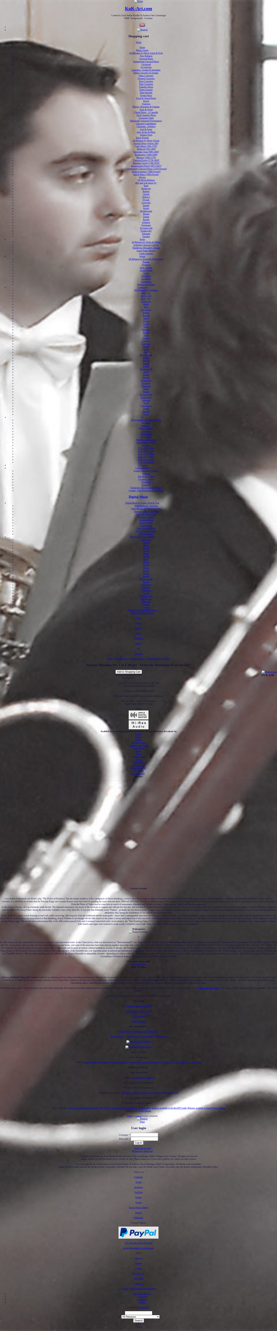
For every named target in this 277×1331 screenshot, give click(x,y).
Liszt (146, 352)
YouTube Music (138, 742)
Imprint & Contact (146, 476)
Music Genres (142, 50)
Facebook (138, 1177)
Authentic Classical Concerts (146, 245)
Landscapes (146, 425)
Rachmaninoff (146, 369)
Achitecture (146, 431)
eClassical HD (138, 765)
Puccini (146, 360)
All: (119, 1317)
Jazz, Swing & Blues (146, 132)
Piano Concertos (146, 75)
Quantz (146, 216)
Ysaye (146, 414)
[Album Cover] (269, 672)
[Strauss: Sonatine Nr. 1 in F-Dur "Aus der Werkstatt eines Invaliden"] (142, 1118)
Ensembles (146, 279)
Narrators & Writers (146, 284)
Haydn (146, 208)
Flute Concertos (146, 84)
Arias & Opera (146, 109)
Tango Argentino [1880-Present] (146, 171)
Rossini (146, 377)
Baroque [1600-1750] (146, 157)
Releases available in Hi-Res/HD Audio (169, 1108)
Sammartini (146, 380)
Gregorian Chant (146, 118)
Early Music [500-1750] (146, 146)
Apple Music (138, 748)
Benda (146, 304)
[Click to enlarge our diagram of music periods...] (138, 1041)
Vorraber (146, 236)
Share (142, 1121)
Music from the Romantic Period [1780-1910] (88, 1108)
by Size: (146, 445)
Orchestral (146, 64)
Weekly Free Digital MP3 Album (142, 610)
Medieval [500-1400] (146, 149)
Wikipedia (138, 1217)
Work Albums (145, 1111)
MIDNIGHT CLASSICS (142, 613)
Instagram (138, 1187)
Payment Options (146, 479)
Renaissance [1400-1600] (146, 154)
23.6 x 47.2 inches (146, 456)
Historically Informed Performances (146, 120)
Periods (138, 628)
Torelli (146, 403)
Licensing (146, 485)
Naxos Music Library (138, 1207)
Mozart (146, 214)
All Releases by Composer (146, 290)
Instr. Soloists (146, 267)
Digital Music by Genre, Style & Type (142, 503)
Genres (138, 623)
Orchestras (146, 276)
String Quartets (146, 89)
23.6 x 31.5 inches (146, 454)
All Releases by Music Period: (146, 140)
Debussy (146, 197)
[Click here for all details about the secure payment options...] (138, 1238)
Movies (142, 177)
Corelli (146, 324)
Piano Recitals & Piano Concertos (146, 508)
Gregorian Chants (146, 517)
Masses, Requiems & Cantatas (146, 106)
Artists (142, 256)
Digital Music (138, 497)
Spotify (138, 734)
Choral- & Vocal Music (146, 514)
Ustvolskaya (146, 406)
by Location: (146, 437)
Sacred (146, 101)
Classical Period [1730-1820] (146, 160)
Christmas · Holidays (146, 126)
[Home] (138, 1)
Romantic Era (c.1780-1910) (161, 1062)
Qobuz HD (139, 762)
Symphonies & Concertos (146, 505)
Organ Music (146, 95)
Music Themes (146, 428)
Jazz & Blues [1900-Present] (146, 174)
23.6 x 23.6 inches (146, 451)
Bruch (146, 318)
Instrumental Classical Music (146, 61)
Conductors (146, 281)
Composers (142, 287)
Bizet (146, 307)
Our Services (138, 1273)
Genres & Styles (137, 658)
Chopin (146, 194)
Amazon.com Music (138, 745)
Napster (138, 740)
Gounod (146, 338)
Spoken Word (146, 135)
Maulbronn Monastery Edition (146, 247)
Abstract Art (146, 434)
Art (142, 417)
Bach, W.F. (146, 298)
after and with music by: (146, 183)
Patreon (138, 1212)
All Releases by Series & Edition (146, 242)
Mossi (146, 568)
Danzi (146, 327)
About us (142, 465)
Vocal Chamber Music (146, 115)
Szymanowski (146, 228)
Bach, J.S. (146, 293)
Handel (146, 205)
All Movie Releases (146, 180)
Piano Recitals (146, 92)
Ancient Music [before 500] (146, 143)
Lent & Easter (146, 129)
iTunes (138, 759)
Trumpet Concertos (146, 78)
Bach (146, 185)
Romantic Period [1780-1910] (146, 163)
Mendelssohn (146, 211)
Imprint (138, 1263)
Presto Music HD (138, 768)
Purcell (146, 363)
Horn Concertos (146, 81)
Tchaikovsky (146, 231)
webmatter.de (144, 1307)
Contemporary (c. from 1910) (188, 1062)
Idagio (138, 751)
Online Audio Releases (146, 531)
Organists (146, 264)
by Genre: (146, 422)
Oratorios (146, 104)
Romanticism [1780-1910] (146, 1031)
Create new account (142, 1148)
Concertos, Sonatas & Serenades (146, 70)
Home (138, 42)
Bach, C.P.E (146, 295)
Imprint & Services (142, 1293)
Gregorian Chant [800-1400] (146, 152)
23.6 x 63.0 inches (146, 462)
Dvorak (146, 200)
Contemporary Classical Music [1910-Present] (146, 168)
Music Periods (142, 137)
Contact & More (142, 468)
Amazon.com (139, 756)
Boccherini (146, 310)
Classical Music (146, 58)
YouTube (138, 1192)
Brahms (146, 191)
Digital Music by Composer (142, 536)
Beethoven (146, 188)
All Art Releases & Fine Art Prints (146, 420)
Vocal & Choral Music (146, 98)
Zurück (138, 1326)
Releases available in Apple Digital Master (206, 1108)
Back (138, 1324)
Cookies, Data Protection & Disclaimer (146, 490)
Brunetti (146, 315)
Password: (124, 1139)
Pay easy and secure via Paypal (138, 1243)
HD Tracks (139, 771)
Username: (124, 1135)
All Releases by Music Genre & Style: (146, 53)
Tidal (138, 754)
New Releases (146, 56)
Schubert (146, 222)
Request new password (142, 1151)
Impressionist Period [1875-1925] (146, 166)
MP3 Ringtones (146, 534)
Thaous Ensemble (138, 964)
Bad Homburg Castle (146, 442)
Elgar (146, 335)
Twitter (138, 1182)
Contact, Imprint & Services (146, 470)
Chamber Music (146, 87)
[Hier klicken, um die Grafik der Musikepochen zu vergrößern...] (138, 1047)
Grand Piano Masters (146, 250)
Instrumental (103, 1062)
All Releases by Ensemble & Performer (146, 259)
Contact (138, 1268)
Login (129, 1116)
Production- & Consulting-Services (146, 487)
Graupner (146, 341)
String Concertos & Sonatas (146, 72)
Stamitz (146, 391)
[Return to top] (138, 1329)
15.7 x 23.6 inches (146, 448)
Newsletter (146, 482)
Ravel (146, 372)
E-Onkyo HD (138, 773)
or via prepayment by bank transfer (138, 1248)
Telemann (146, 233)
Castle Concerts (146, 253)
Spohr (146, 389)
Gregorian (146, 202)
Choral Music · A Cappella (146, 112)
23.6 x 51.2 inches (146, 459)
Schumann (146, 225)
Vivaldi (146, 408)
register (138, 1116)
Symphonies (146, 67)
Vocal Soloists (146, 270)
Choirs (146, 273)
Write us (146, 473)
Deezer (138, 737)
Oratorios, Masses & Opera (146, 511)
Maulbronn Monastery (146, 439)
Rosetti (146, 219)
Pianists (146, 262)
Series (142, 239)
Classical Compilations (146, 123)
